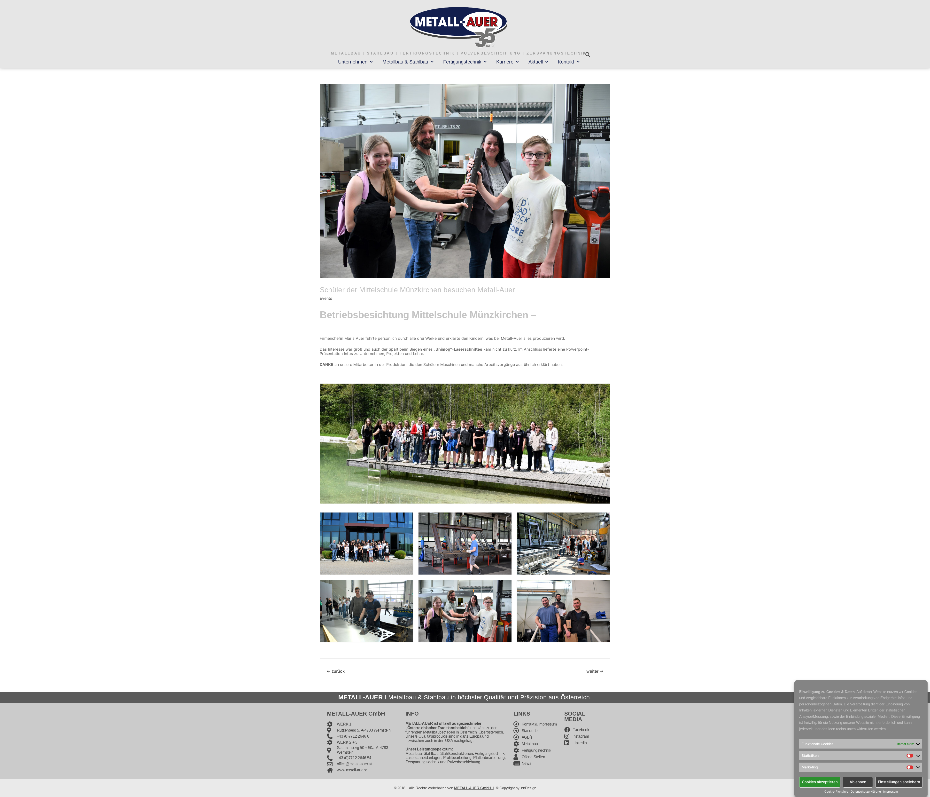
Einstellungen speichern (899, 782)
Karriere (504, 61)
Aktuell (535, 61)
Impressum (890, 791)
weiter (595, 671)
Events (326, 298)
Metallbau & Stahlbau (405, 61)
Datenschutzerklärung (866, 791)
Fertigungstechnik (462, 61)
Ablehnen (858, 782)
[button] (587, 54)
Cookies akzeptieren (820, 782)
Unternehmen (352, 61)
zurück (335, 671)
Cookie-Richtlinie (836, 791)
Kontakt (566, 61)
